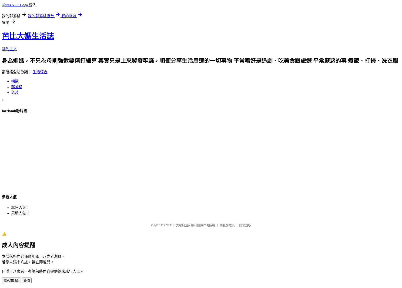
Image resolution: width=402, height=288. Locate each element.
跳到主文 (9, 49)
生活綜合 (40, 72)
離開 (27, 280)
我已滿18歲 (11, 280)
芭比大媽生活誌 (28, 36)
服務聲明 (245, 225)
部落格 (16, 87)
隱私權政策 (227, 225)
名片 (15, 92)
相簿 (15, 81)
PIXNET (166, 225)
